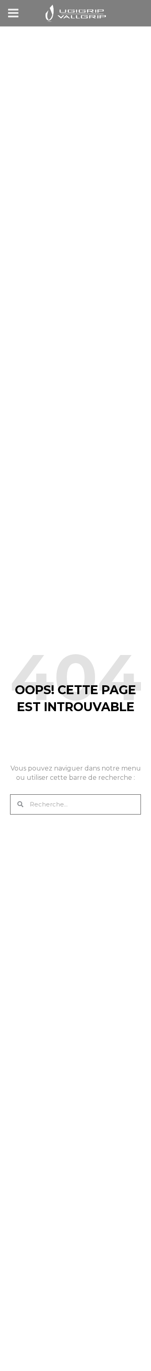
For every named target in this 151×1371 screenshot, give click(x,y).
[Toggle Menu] (13, 12)
